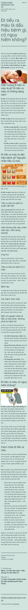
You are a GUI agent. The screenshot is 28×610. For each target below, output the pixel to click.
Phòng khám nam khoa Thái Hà (7, 5)
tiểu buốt (22, 243)
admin (4, 557)
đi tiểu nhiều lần (14, 243)
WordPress (16, 604)
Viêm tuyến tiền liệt (7, 209)
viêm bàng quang (12, 250)
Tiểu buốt (11, 559)
